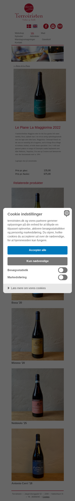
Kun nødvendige (38, 261)
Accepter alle (37, 250)
